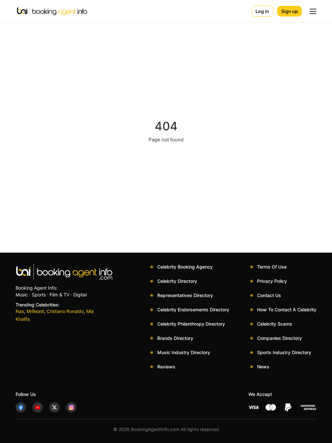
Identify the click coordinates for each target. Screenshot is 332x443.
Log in (262, 11)
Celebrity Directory (177, 281)
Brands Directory (175, 338)
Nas (20, 311)
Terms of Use (272, 266)
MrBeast (35, 311)
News (263, 366)
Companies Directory (279, 338)
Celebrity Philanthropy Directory (191, 324)
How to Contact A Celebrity (286, 309)
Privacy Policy (272, 281)
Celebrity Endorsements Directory (193, 309)
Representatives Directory (185, 295)
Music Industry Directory (183, 352)
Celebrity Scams (274, 324)
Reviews (166, 366)
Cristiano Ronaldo (65, 311)
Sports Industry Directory (284, 352)
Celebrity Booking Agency (185, 266)
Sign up (289, 11)
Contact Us (269, 295)
